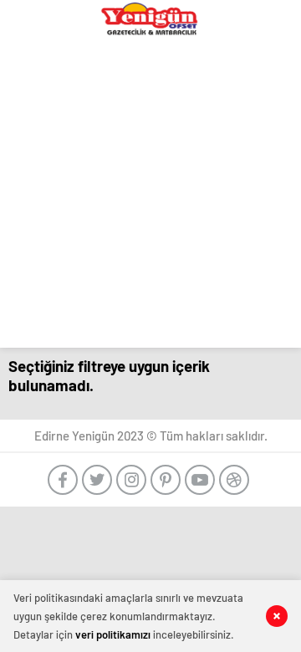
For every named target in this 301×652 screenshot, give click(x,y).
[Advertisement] (150, 197)
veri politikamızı (112, 634)
